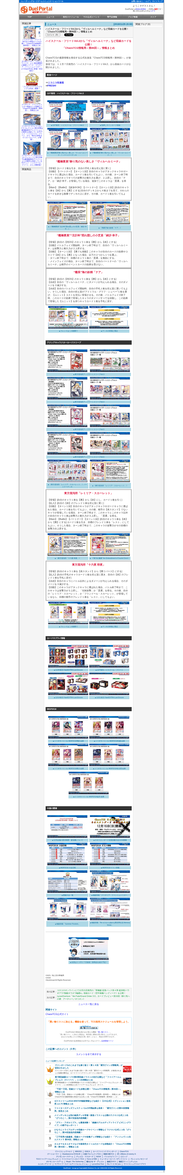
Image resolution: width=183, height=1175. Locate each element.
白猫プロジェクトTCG (92, 1154)
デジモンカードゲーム (64, 1157)
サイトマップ (157, 1)
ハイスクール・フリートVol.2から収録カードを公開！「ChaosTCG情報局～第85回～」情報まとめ (32, 42)
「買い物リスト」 (103, 1032)
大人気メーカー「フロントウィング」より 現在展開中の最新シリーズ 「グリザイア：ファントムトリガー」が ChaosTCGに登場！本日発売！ (31, 66)
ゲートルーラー (53, 1154)
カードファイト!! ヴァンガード (105, 1151)
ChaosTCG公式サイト (57, 1014)
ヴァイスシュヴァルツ (63, 1151)
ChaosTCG (124, 1151)
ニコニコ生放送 (56, 82)
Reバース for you (114, 1164)
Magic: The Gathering (74, 1162)
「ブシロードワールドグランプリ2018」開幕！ (32, 88)
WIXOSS (78, 1151)
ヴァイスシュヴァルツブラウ (135, 1164)
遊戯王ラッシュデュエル (128, 1162)
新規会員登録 (141, 9)
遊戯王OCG (111, 1162)
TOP (30, 17)
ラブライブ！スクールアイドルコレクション (71, 1164)
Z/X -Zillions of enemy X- (126, 1154)
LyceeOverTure (98, 1164)
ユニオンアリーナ (45, 1164)
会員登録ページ (107, 1041)
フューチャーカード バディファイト (114, 1159)
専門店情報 (112, 17)
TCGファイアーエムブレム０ (47, 1159)
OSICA (87, 1151)
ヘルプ (147, 1)
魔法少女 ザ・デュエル (95, 1162)
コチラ (152, 11)
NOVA (98, 1157)
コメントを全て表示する (88, 1054)
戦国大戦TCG (109, 1154)
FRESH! (51, 85)
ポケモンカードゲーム (54, 1162)
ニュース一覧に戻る (88, 1004)
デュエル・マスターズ (84, 1157)
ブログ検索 (133, 17)
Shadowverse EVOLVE (71, 1154)
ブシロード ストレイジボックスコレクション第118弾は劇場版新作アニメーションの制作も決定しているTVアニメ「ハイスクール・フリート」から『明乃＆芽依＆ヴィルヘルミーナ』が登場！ (32, 132)
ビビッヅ (124, 1157)
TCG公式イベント (91, 17)
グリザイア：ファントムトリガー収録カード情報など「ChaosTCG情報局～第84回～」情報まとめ (31, 107)
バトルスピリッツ (111, 1157)
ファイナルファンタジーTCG (72, 1159)
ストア (153, 17)
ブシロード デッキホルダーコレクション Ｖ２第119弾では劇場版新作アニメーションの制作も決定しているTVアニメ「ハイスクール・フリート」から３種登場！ (31, 160)
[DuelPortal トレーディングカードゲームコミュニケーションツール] (36, 9)
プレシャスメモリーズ (139, 1159)
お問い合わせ (136, 1)
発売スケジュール (71, 17)
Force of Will (92, 1159)
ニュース (50, 17)
